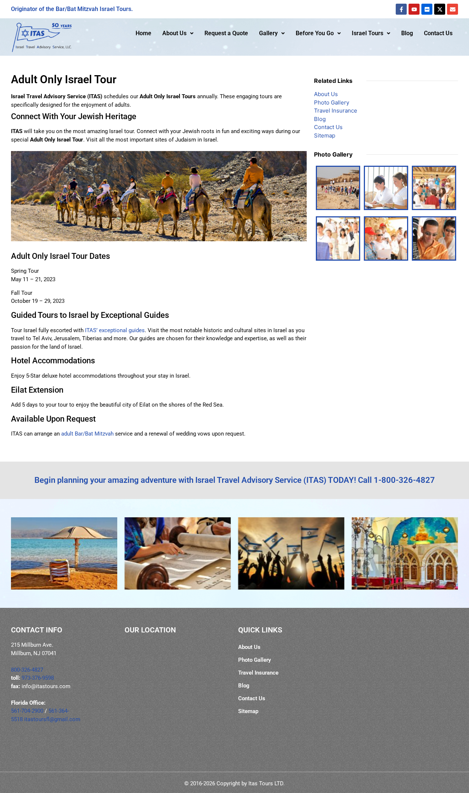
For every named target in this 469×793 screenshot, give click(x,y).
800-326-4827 (27, 670)
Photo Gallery (331, 102)
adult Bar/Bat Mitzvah (87, 433)
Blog (407, 33)
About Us (174, 33)
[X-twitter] (439, 9)
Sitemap (324, 135)
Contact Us (438, 33)
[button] (178, 33)
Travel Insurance (335, 110)
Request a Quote (226, 33)
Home (143, 33)
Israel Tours (367, 33)
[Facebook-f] (401, 9)
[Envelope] (452, 9)
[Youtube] (414, 9)
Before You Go (315, 33)
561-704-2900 (27, 711)
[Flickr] (426, 9)
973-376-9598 (38, 678)
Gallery (268, 33)
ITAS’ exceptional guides (115, 330)
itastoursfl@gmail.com (52, 719)
